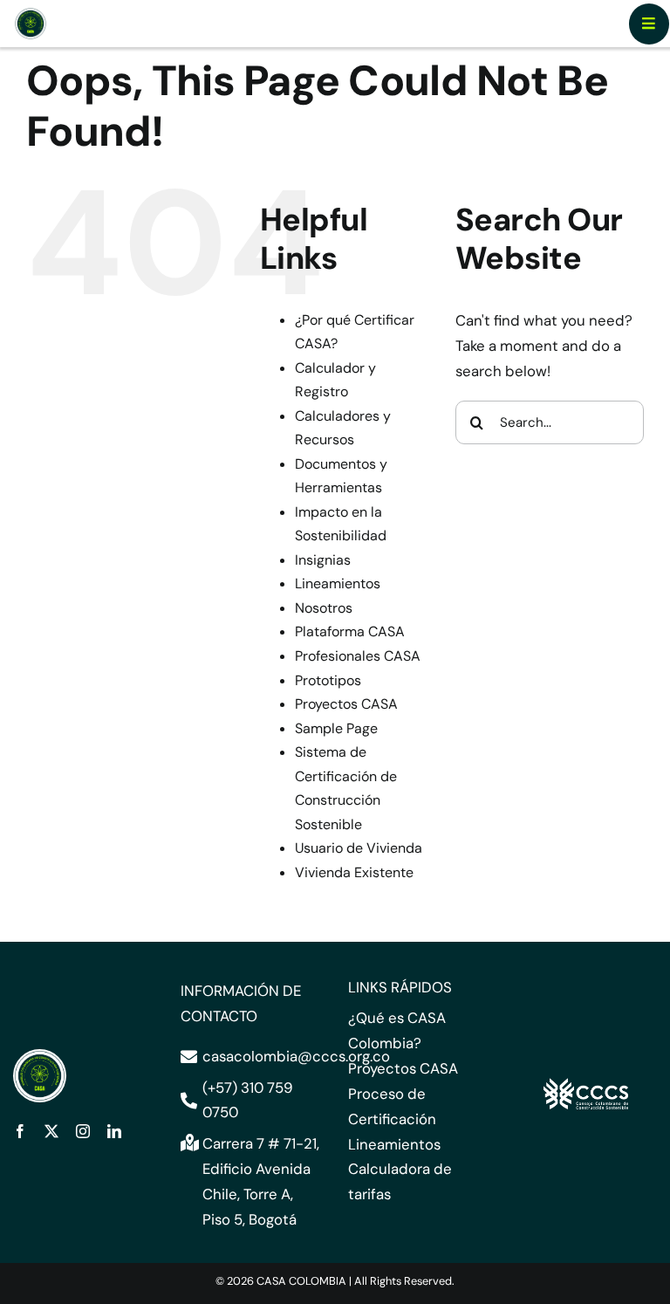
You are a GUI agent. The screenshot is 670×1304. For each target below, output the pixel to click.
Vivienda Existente (354, 872)
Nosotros (323, 608)
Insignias (323, 560)
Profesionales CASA (357, 656)
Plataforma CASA (350, 631)
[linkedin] (114, 1131)
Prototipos (328, 680)
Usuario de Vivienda (358, 848)
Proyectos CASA (346, 704)
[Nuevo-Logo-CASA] (30, 14)
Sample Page (336, 728)
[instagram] (83, 1131)
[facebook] (20, 1131)
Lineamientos (337, 583)
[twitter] (51, 1131)
